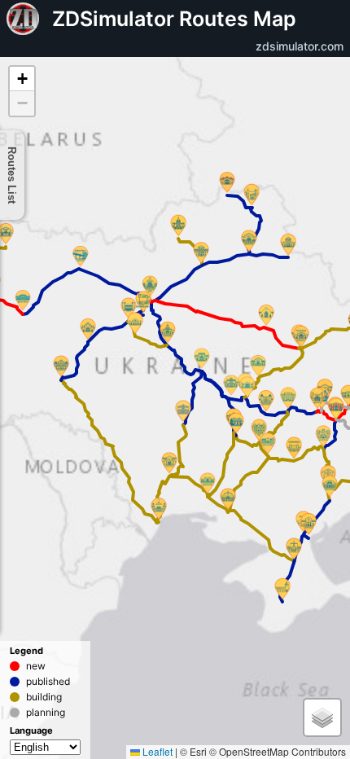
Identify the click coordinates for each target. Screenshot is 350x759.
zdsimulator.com (299, 46)
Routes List (13, 175)
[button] (317, 399)
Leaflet (156, 751)
